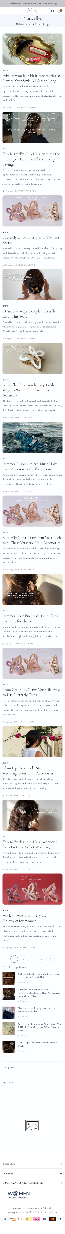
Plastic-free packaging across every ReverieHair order (36, 1010)
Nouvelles (29, 24)
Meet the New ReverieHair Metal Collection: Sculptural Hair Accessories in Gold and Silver (39, 993)
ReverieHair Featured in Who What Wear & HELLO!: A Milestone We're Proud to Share (40, 1027)
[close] (63, 17)
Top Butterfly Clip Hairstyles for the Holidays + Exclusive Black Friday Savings (31, 159)
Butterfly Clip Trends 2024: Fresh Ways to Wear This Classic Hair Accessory (28, 390)
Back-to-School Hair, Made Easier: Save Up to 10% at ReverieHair (38, 975)
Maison (19, 24)
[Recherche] (52, 10)
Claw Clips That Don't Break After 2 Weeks (37, 1044)
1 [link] (14, 958)
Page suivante (51, 959)
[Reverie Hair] (32, 10)
